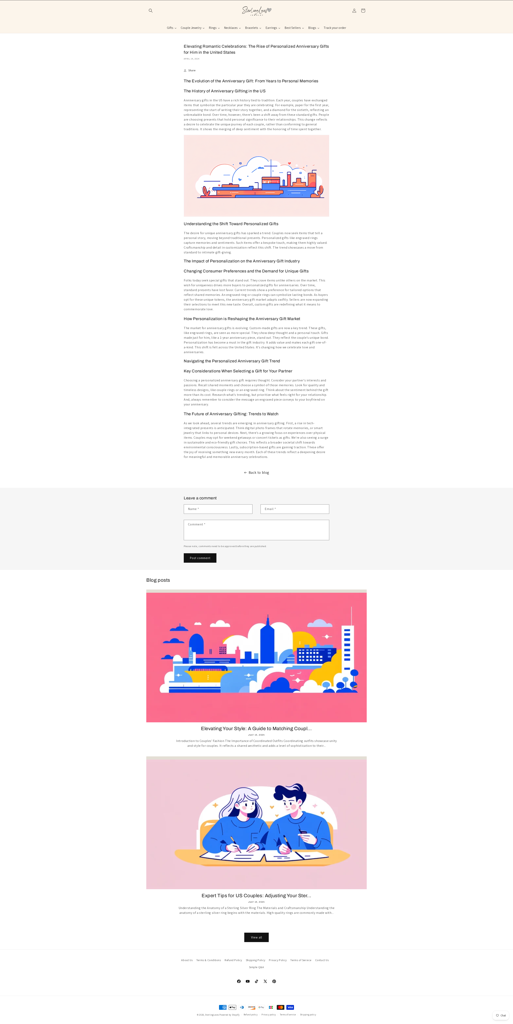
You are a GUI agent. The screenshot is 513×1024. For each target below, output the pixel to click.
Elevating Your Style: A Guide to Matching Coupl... (256, 728)
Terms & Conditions (208, 960)
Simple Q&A (256, 967)
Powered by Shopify (229, 1014)
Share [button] (192, 70)
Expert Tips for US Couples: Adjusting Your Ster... (256, 895)
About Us (187, 960)
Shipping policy (308, 1014)
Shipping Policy (255, 960)
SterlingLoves (212, 1014)
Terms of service (288, 1014)
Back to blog (259, 472)
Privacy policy (269, 1014)
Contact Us (322, 960)
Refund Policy (233, 960)
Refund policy (251, 1014)
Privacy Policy (278, 960)
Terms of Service (300, 960)
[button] (150, 10)
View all (256, 937)
